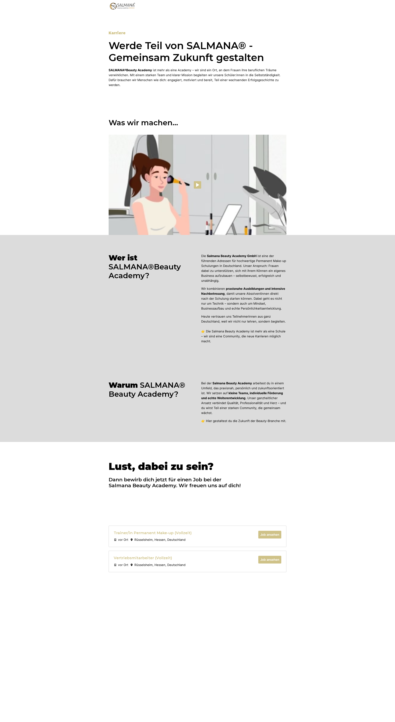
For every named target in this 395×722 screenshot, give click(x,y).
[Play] (197, 185)
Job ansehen (269, 534)
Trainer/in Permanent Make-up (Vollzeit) (153, 533)
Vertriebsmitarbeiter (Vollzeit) (143, 558)
